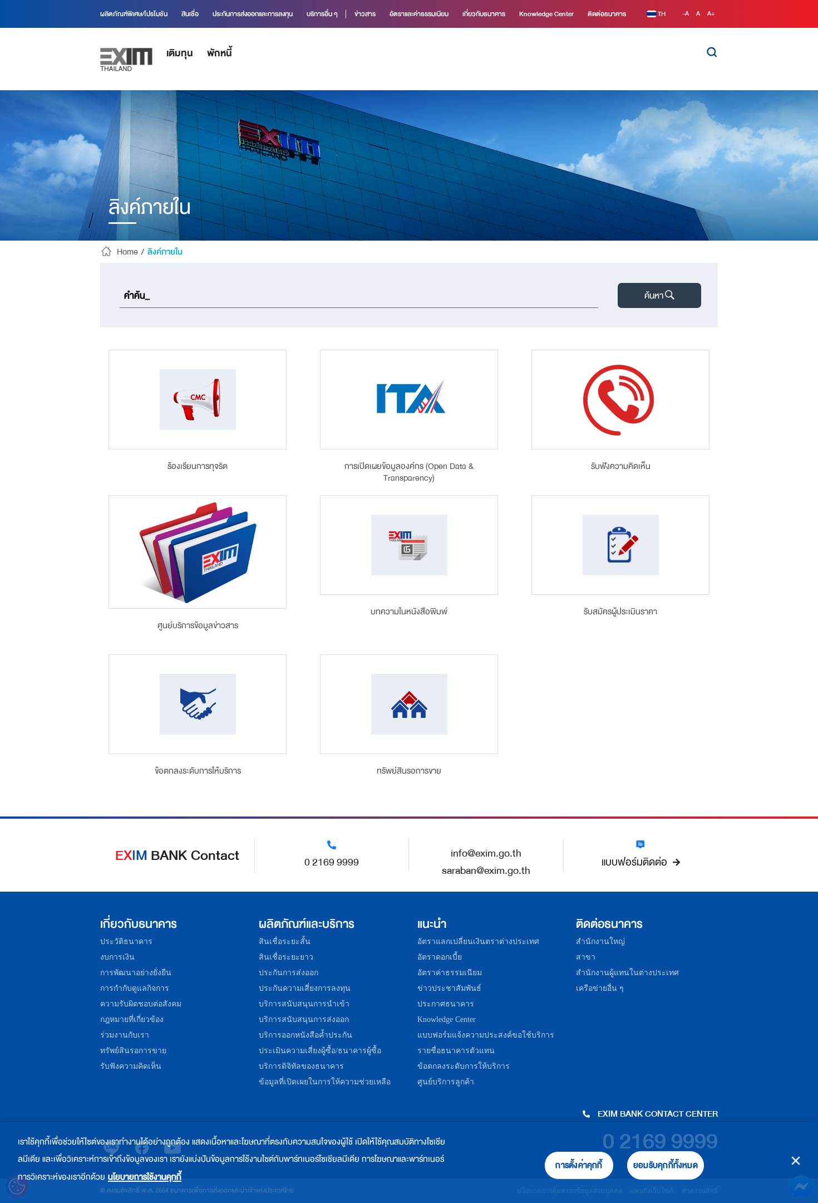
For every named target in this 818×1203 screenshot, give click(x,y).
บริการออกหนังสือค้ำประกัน (305, 1035)
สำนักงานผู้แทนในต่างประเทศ (627, 973)
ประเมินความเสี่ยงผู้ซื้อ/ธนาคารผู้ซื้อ (320, 1050)
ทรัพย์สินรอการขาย (409, 771)
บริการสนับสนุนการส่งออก (304, 1019)
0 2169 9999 (331, 862)
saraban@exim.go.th (486, 870)
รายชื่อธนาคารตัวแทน (456, 1050)
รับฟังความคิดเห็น (621, 467)
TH (662, 13)
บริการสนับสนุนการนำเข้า (304, 1004)
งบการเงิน (117, 957)
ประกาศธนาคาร (445, 1004)
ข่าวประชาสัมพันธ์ (449, 988)
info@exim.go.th (486, 853)
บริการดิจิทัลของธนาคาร (301, 1066)
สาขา (585, 957)
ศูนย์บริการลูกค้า (445, 1082)
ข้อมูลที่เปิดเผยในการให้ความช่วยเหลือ (325, 1082)
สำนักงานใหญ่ (600, 941)
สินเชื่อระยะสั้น (285, 941)
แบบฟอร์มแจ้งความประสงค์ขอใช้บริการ (485, 1035)
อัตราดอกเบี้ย (439, 957)
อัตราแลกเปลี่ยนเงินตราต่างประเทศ (478, 941)
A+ (711, 13)
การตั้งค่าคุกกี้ (578, 1165)
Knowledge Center (446, 1019)
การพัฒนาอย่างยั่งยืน (135, 973)
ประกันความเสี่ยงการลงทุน (305, 988)
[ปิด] (796, 1161)
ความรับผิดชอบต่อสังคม (140, 1004)
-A (686, 13)
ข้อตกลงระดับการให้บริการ (198, 771)
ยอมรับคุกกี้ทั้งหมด (665, 1165)
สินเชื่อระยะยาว (286, 957)
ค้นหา (653, 295)
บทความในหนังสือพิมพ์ (409, 612)
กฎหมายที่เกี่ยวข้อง (132, 1019)
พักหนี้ (219, 53)
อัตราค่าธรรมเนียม (449, 973)
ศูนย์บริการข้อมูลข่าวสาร (197, 626)
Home (127, 252)
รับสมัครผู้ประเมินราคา (620, 612)
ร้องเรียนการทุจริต (197, 467)
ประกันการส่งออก (288, 973)
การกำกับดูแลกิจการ (134, 988)
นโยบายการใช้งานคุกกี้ (144, 1177)
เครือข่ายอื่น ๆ (600, 988)
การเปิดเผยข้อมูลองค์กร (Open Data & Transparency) (409, 472)
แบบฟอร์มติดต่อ (634, 862)
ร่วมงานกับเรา (124, 1035)
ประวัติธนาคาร (126, 941)
